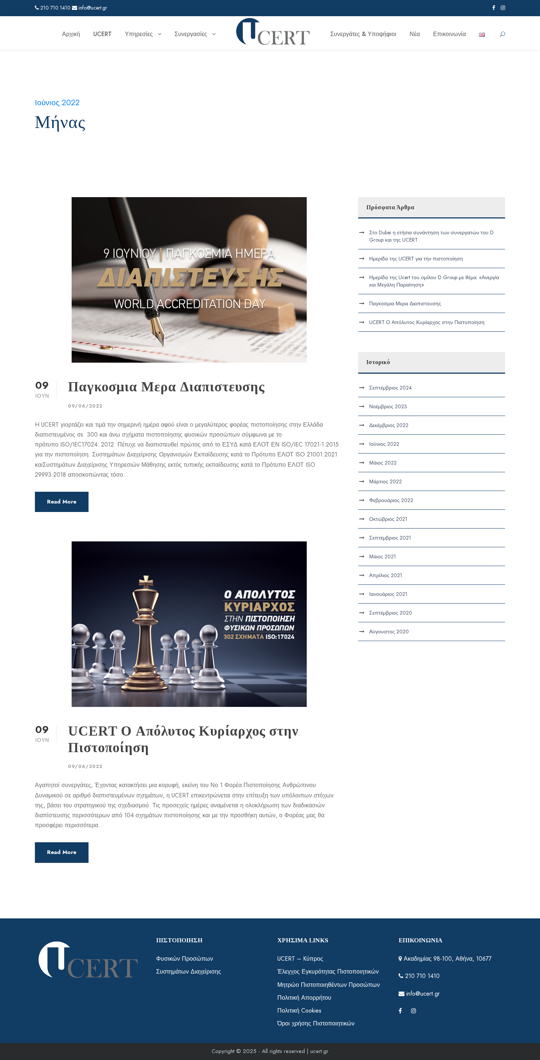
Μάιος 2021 (382, 556)
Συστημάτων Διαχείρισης (188, 971)
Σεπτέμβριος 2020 (390, 612)
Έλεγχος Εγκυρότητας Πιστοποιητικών (328, 971)
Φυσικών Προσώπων (184, 958)
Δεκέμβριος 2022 (388, 425)
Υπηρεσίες (139, 34)
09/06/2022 (85, 405)
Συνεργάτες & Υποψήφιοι (363, 34)
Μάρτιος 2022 (385, 481)
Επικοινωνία (449, 34)
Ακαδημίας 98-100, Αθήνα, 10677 (447, 958)
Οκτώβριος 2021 (388, 519)
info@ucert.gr (92, 7)
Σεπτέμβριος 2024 (390, 387)
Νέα (415, 34)
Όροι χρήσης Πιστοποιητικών (315, 1023)
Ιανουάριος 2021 (388, 594)
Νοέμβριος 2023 (388, 406)
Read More (61, 502)
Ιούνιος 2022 (384, 444)
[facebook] (493, 7)
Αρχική (71, 34)
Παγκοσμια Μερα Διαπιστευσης (166, 386)
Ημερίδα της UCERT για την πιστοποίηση (416, 258)
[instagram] (503, 7)
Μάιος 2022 (383, 462)
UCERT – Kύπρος (300, 958)
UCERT (102, 34)
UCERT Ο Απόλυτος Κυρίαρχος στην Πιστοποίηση (427, 322)
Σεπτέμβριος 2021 (390, 537)
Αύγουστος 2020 (389, 631)
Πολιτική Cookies (299, 1010)
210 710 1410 (55, 7)
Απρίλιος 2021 (385, 575)
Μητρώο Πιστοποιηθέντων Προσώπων (328, 985)
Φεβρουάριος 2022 (391, 500)
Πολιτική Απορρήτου (304, 997)
